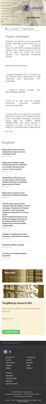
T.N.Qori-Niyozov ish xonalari (23, 396)
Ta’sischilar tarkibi (11, 378)
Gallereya (29, 368)
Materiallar (10, 272)
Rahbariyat (9, 381)
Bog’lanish (4, 19)
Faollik (9, 288)
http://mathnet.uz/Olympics (15, 92)
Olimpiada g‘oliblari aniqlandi (13, 245)
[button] (11, 332)
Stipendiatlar (5, 13)
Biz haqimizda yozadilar (9, 16)
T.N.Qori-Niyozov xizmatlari (13, 394)
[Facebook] (5, 352)
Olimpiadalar (15, 29)
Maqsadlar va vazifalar (9, 3)
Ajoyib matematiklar (12, 384)
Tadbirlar (4, 11)
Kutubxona (9, 373)
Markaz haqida (6, 5)
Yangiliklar (5, 8)
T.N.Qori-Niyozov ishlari (31, 394)
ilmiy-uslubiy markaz (33, 18)
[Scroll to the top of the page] (43, 343)
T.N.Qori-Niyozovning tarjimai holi (22, 392)
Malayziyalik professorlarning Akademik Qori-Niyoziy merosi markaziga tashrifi (13, 152)
